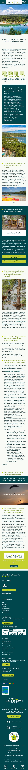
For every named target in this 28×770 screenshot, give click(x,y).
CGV (23, 745)
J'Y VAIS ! (14, 566)
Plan (3, 602)
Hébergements (6, 641)
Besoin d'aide (6, 608)
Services (4, 650)
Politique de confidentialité (11, 745)
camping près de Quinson (12, 371)
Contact (4, 606)
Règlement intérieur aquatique (14, 755)
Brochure (4, 604)
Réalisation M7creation (17, 761)
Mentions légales (14, 748)
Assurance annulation (14, 750)
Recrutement (5, 612)
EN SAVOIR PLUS (8, 675)
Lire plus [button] (4, 464)
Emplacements (6, 643)
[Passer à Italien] (12, 683)
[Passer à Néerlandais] (7, 683)
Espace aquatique (7, 646)
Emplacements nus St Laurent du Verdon (14, 261)
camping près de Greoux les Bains (14, 377)
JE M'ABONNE (7, 623)
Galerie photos (6, 654)
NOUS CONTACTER (14, 716)
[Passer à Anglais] (4, 683)
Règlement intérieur (14, 753)
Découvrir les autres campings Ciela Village (14, 561)
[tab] (13, 202)
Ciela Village (5, 610)
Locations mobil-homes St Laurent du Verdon (14, 256)
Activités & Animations (8, 648)
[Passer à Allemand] (9, 683)
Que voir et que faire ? (8, 652)
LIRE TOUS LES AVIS (9, 590)
